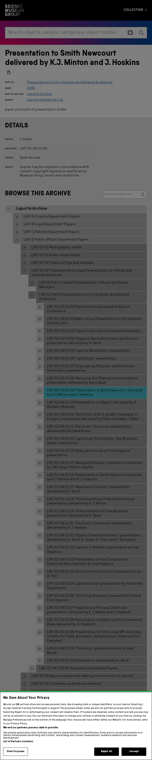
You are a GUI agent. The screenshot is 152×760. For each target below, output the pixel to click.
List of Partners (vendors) (18, 741)
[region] (76, 726)
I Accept (134, 751)
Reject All (106, 751)
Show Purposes (16, 751)
